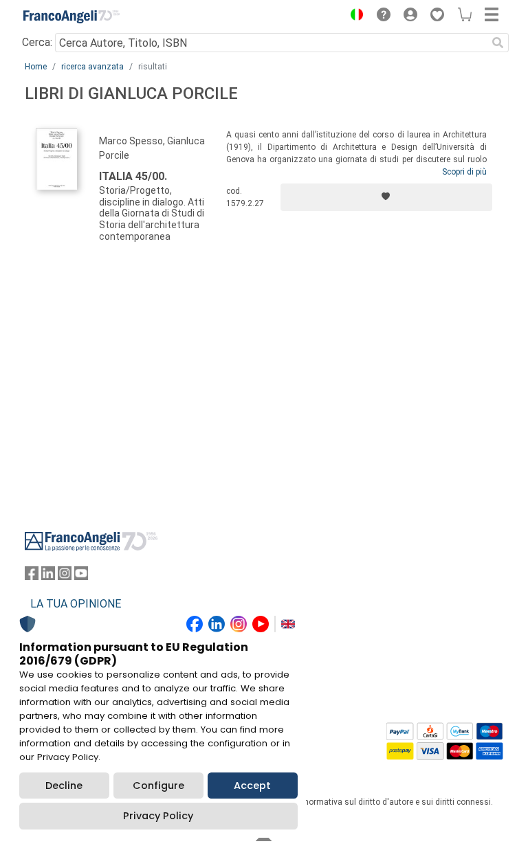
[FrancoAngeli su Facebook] (31, 576)
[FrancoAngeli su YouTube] (81, 576)
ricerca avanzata (92, 66)
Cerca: (37, 42)
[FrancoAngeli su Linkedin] (48, 576)
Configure (158, 785)
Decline (63, 785)
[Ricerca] (498, 42)
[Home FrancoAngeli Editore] (71, 16)
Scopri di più (464, 172)
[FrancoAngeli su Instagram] (65, 576)
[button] (353, 16)
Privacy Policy (158, 816)
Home (36, 66)
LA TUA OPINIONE (75, 603)
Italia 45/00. (133, 176)
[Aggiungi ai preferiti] (386, 197)
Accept (252, 785)
